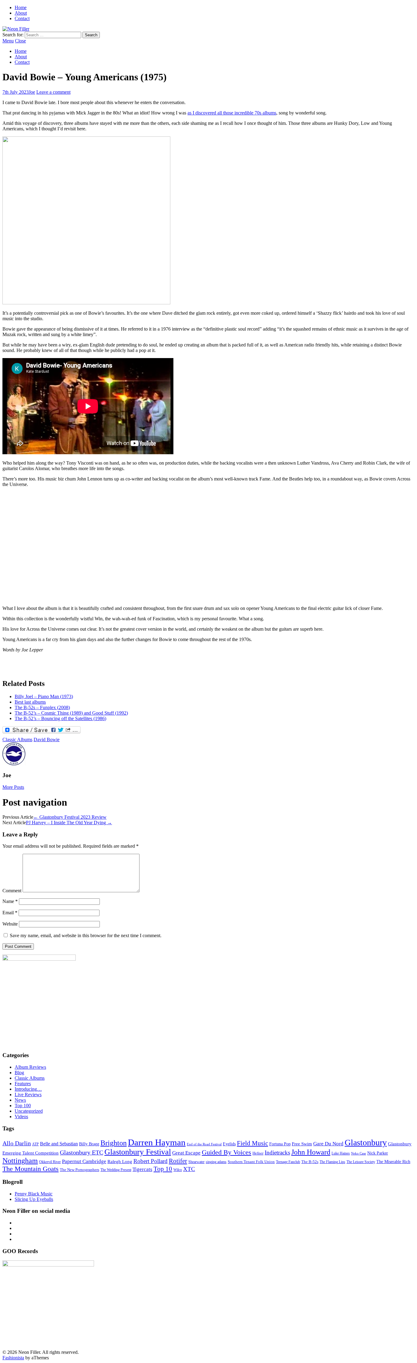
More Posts (13, 787)
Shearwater (196, 1162)
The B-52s (309, 1161)
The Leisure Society (360, 1162)
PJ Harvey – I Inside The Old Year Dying (69, 822)
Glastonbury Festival (137, 1151)
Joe (32, 92)
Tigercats (142, 1169)
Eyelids (229, 1144)
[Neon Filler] (15, 28)
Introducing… (28, 1089)
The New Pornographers (79, 1169)
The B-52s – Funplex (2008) (42, 707)
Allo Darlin (16, 1143)
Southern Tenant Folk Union (251, 1161)
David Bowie (47, 739)
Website (10, 923)
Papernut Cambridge (84, 1161)
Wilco (177, 1170)
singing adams (216, 1162)
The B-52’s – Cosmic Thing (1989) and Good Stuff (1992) (71, 713)
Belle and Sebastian (59, 1144)
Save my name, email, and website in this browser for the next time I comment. (85, 935)
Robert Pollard (150, 1161)
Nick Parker (377, 1153)
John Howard (310, 1152)
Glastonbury (366, 1142)
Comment (11, 890)
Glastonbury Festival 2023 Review (70, 817)
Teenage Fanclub (288, 1162)
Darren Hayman (157, 1142)
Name (10, 901)
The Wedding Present (115, 1170)
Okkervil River (50, 1162)
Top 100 (23, 1105)
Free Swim (302, 1143)
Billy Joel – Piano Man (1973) (44, 696)
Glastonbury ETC (81, 1152)
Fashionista (13, 1357)
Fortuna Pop (280, 1143)
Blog (19, 1072)
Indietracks (277, 1152)
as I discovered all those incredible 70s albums (231, 112)
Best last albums (30, 702)
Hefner (257, 1153)
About (21, 13)
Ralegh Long (119, 1161)
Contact (22, 18)
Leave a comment (53, 92)
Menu (8, 40)
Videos (21, 1116)
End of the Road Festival (204, 1144)
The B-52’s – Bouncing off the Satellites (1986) (60, 718)
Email (9, 912)
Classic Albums (17, 739)
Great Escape (186, 1153)
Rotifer (178, 1161)
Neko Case (358, 1153)
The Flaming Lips (332, 1162)
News (20, 1100)
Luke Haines (341, 1153)
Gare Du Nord (328, 1144)
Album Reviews (30, 1067)
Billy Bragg (89, 1144)
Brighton (113, 1143)
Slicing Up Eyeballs (34, 1199)
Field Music (252, 1143)
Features (23, 1083)
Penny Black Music (34, 1193)
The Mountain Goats (30, 1169)
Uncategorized (29, 1111)
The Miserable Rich (393, 1161)
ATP (35, 1144)
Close (20, 40)
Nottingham (20, 1161)
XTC (189, 1169)
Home (21, 7)
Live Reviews (28, 1094)
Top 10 (163, 1168)
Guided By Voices (226, 1152)
